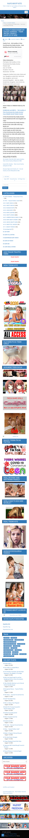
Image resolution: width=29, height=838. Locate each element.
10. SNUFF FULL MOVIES (11, 224)
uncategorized (8, 229)
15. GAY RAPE (6, 231)
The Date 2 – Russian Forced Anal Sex (14, 694)
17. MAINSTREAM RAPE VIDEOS (10, 237)
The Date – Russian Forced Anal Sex (14, 725)
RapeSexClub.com (8, 629)
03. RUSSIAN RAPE (9, 208)
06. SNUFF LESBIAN (10, 215)
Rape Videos (14, 648)
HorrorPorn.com (19, 639)
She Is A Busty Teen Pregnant (12, 703)
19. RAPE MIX (6, 243)
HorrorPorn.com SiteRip (10, 641)
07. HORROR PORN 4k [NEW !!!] (12, 217)
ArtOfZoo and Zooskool (8, 787)
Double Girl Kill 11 (9, 721)
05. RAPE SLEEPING (10, 212)
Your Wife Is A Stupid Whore (12, 667)
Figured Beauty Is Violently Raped (13, 751)
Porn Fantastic (7, 645)
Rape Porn (6, 648)
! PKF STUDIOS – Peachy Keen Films (14, 196)
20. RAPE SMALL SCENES (9, 246)
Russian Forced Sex (8, 650)
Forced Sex (13, 637)
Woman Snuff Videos (9, 656)
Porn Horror (17, 645)
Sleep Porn (15, 652)
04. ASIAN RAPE (9, 210)
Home (2, 20)
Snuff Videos (23, 654)
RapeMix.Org (6, 627)
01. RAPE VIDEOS (9, 203)
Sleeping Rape (7, 652)
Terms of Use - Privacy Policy (9, 834)
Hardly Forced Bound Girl (11, 712)
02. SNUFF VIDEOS (9, 205)
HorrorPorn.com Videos (10, 643)
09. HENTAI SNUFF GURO (11, 222)
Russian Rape (18, 650)
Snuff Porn (15, 654)
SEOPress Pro (12, 836)
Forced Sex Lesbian (8, 639)
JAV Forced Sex (21, 643)
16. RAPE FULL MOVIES (8, 234)
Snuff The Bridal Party (10, 699)
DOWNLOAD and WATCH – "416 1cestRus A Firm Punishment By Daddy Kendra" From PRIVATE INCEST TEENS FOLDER (14, 112)
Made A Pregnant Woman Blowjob (13, 733)
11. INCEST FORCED (11, 22)
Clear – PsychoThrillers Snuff (12, 729)
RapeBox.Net (6, 624)
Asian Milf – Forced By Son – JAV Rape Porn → (14, 179)
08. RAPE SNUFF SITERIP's (11, 219)
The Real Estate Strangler (11, 737)
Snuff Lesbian (7, 654)
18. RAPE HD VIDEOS (8, 240)
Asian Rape (6, 637)
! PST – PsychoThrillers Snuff (12, 200)
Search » (5, 187)
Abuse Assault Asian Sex (11, 717)
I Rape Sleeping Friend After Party (13, 741)
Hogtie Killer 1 (8, 663)
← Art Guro (6, 176)
